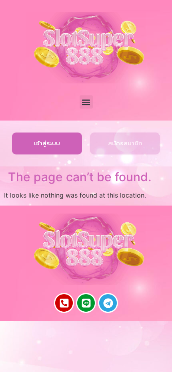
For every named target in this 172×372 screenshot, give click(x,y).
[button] (86, 102)
